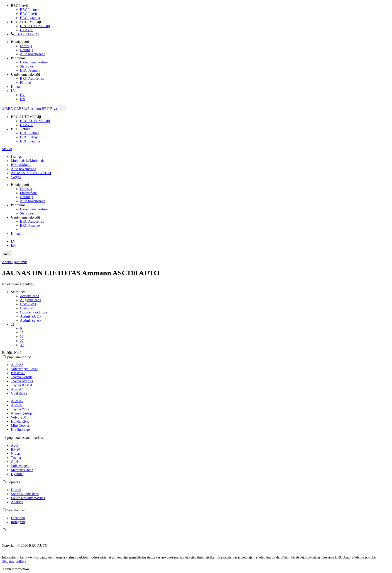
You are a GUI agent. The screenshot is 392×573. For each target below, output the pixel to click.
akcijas (16, 177)
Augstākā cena (30, 300)
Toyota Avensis (22, 381)
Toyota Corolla (21, 377)
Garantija (26, 50)
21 (22, 337)
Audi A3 (17, 405)
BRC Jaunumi (30, 70)
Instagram (18, 522)
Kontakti (17, 87)
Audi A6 (17, 365)
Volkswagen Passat (24, 369)
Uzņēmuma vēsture (34, 62)
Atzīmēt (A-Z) (30, 316)
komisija (26, 46)
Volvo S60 (18, 417)
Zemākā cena (29, 296)
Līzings (16, 157)
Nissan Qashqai (22, 413)
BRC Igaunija (30, 18)
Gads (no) (27, 308)
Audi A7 (17, 401)
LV (22, 95)
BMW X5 (18, 373)
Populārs (13, 482)
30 (22, 345)
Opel (14, 462)
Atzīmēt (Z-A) (30, 320)
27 (22, 341)
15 (22, 333)
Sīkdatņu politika (14, 561)
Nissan (16, 453)
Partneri (25, 82)
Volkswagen (20, 466)
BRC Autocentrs (32, 78)
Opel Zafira (19, 393)
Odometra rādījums (33, 312)
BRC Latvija (29, 14)
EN (22, 99)
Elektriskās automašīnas (28, 498)
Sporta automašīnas (25, 494)
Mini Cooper (20, 425)
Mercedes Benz (22, 470)
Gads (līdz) (28, 304)
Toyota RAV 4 (21, 385)
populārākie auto (19, 357)
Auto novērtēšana (32, 54)
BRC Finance (30, 225)
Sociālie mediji (17, 510)
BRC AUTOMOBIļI (35, 26)
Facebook (18, 518)
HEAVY (26, 30)
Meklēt (7, 149)
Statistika (26, 66)
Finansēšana (28, 193)
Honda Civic (20, 421)
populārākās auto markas (25, 438)
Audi (14, 445)
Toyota (16, 458)
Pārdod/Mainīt (21, 165)
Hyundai (17, 474)
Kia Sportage (20, 429)
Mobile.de (18, 161)
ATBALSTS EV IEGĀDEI (31, 173)
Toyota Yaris (20, 409)
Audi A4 (17, 389)
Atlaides (17, 502)
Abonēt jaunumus (14, 262)
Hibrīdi (16, 490)
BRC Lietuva (29, 10)
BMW (15, 449)
